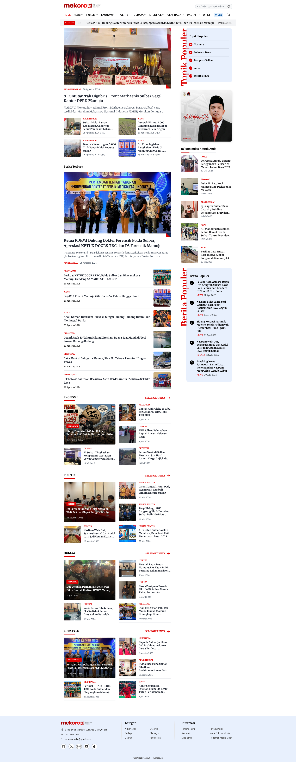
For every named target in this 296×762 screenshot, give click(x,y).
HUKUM (90, 14)
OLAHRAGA (174, 14)
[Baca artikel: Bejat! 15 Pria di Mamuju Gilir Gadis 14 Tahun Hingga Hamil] (162, 298)
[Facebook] (63, 746)
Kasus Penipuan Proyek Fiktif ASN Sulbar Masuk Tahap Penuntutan (153, 589)
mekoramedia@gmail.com (78, 739)
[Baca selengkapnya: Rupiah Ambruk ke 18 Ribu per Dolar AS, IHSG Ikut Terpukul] (127, 412)
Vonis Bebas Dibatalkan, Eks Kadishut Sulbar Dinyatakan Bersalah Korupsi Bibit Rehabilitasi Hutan (99, 614)
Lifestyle (154, 729)
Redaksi (186, 733)
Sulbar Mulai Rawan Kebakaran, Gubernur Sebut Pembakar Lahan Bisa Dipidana (97, 126)
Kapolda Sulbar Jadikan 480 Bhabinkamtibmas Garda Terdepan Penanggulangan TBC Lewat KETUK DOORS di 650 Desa (153, 650)
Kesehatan (70, 271)
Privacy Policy (216, 729)
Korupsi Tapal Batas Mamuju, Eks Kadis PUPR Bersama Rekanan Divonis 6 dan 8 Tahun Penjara (154, 569)
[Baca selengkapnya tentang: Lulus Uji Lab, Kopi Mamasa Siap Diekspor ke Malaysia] (189, 186)
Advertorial (130, 729)
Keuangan (144, 405)
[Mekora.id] (76, 723)
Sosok (142, 682)
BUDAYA (139, 14)
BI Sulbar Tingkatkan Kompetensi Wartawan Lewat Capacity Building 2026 (98, 457)
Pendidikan (155, 737)
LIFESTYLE (155, 14)
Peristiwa (69, 333)
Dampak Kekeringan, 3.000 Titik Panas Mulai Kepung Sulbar (99, 147)
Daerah (128, 737)
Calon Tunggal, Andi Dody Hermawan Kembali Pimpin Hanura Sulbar (154, 489)
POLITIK (123, 14)
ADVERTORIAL (90, 119)
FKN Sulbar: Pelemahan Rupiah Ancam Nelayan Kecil (153, 433)
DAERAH (192, 14)
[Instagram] (79, 746)
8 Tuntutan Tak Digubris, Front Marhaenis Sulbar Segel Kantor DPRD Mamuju (113, 98)
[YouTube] (86, 746)
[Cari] (229, 6)
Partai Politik (147, 482)
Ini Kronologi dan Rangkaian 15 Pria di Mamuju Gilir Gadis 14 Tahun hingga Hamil (151, 148)
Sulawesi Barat (72, 89)
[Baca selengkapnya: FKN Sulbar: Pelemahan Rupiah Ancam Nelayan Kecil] (127, 434)
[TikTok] (94, 746)
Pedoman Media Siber (221, 737)
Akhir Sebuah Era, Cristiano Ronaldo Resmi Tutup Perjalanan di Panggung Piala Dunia (153, 690)
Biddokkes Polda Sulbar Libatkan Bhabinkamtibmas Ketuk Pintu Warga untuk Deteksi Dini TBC (154, 670)
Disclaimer (187, 737)
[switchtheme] (228, 14)
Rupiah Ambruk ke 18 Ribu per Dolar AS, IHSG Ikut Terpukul (154, 411)
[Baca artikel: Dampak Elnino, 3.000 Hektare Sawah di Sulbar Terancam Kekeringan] (127, 126)
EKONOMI (107, 14)
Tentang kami (188, 729)
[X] (71, 746)
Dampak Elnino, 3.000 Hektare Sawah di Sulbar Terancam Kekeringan (152, 126)
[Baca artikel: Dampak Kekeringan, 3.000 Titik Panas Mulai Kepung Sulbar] (72, 148)
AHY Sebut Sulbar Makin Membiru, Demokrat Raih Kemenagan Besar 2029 (154, 533)
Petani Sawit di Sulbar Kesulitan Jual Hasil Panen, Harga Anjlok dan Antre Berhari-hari (154, 457)
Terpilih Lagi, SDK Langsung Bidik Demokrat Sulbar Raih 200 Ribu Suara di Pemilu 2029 (155, 513)
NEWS (77, 14)
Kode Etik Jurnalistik (220, 733)
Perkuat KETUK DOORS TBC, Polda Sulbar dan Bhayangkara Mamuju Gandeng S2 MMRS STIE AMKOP (98, 692)
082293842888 (72, 734)
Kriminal (144, 604)
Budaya (128, 733)
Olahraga (154, 733)
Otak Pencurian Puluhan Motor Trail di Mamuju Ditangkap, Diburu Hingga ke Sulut (153, 612)
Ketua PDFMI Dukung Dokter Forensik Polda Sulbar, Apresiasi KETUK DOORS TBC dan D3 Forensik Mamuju (139, 22)
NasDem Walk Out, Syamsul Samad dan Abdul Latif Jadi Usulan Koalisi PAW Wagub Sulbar (99, 535)
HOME (67, 14)
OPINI (206, 14)
